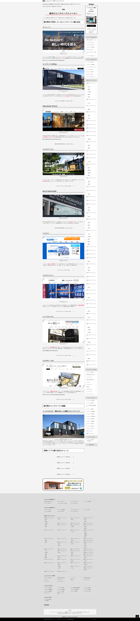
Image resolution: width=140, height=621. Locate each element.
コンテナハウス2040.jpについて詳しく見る (63, 100)
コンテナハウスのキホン (91, 397)
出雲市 (89, 287)
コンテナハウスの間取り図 (90, 416)
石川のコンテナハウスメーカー (91, 191)
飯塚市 (89, 327)
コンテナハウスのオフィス (90, 55)
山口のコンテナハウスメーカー (91, 301)
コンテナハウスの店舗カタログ (91, 37)
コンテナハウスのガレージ (90, 76)
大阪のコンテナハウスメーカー (91, 258)
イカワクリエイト (89, 384)
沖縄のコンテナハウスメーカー (91, 365)
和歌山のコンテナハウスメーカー (91, 277)
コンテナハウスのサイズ (90, 428)
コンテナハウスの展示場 (90, 418)
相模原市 (89, 172)
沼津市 (89, 222)
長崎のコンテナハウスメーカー (91, 339)
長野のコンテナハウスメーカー (91, 205)
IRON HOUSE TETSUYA (90, 374)
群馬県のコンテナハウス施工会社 (63, 468)
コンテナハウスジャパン (90, 394)
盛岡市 (89, 109)
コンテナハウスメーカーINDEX (91, 369)
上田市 (89, 207)
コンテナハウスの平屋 (90, 62)
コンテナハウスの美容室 (90, 47)
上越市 (89, 181)
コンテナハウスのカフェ (90, 42)
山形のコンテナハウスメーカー (91, 125)
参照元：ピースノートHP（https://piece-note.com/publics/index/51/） (54, 60)
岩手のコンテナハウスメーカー (91, 106)
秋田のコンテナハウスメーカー (91, 121)
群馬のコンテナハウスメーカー (91, 142)
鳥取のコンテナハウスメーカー (91, 281)
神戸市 (89, 267)
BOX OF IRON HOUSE (90, 379)
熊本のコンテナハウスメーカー (91, 345)
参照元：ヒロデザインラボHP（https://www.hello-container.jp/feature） (54, 394)
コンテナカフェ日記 (91, 437)
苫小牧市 (89, 91)
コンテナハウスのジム (90, 49)
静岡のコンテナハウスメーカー (91, 220)
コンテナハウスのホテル (90, 44)
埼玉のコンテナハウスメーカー (91, 151)
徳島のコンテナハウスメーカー (91, 304)
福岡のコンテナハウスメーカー (91, 324)
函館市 (89, 89)
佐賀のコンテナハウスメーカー (91, 335)
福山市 (89, 297)
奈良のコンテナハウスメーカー (91, 273)
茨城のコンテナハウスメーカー (91, 132)
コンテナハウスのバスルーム (75, 509)
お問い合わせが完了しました (91, 39)
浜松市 (89, 227)
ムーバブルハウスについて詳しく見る (63, 355)
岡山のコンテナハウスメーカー (91, 291)
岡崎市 (89, 244)
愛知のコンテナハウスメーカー (91, 231)
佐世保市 (89, 342)
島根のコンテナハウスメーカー (91, 284)
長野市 (89, 210)
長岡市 (89, 184)
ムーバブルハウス (89, 391)
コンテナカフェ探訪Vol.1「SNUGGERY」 (90, 440)
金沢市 (89, 194)
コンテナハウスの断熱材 (90, 421)
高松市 (89, 311)
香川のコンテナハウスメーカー (91, 308)
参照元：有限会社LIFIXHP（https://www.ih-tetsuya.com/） (52, 139)
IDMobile (87, 386)
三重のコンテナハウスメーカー (91, 247)
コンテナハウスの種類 (90, 409)
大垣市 (89, 216)
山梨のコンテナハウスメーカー (91, 201)
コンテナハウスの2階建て (90, 64)
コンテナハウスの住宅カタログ (91, 59)
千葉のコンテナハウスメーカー (91, 155)
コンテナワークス (89, 377)
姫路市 (89, 270)
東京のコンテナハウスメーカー (91, 158)
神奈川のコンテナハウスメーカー (91, 165)
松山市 (89, 317)
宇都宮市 (89, 139)
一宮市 (46, 550)
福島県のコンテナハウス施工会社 (63, 456)
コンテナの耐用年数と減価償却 (91, 406)
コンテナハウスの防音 (90, 423)
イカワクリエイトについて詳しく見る (63, 311)
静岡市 (89, 225)
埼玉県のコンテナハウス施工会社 (63, 474)
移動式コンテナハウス (90, 433)
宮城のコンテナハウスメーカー (91, 112)
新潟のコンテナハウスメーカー (91, 178)
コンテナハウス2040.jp (90, 372)
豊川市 (46, 554)
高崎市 (89, 145)
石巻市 (89, 115)
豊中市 (89, 261)
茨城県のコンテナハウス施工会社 (63, 462)
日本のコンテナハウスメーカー (91, 80)
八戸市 (89, 103)
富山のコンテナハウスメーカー (91, 187)
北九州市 (89, 332)
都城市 (89, 358)
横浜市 (89, 175)
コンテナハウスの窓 (89, 69)
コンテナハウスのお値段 (90, 400)
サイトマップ (94, 619)
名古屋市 (89, 236)
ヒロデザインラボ (89, 389)
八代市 (89, 348)
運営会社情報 (91, 444)
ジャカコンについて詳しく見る (63, 270)
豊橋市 (89, 241)
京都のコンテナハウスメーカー (91, 255)
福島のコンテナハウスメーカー (91, 129)
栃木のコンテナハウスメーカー (91, 136)
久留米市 (89, 329)
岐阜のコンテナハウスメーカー (91, 213)
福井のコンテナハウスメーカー (91, 197)
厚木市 (89, 167)
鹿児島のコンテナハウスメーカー (91, 362)
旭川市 (89, 86)
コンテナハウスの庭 (89, 74)
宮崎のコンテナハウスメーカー (91, 355)
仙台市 (89, 118)
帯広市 (89, 96)
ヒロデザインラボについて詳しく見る (63, 399)
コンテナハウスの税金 (60, 587)
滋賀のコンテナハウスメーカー (91, 251)
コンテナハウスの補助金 (61, 589)
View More (92, 25)
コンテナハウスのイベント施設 (91, 53)
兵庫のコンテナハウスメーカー (91, 265)
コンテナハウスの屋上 (90, 71)
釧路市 (89, 94)
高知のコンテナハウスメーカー (91, 320)
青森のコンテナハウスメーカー (91, 100)
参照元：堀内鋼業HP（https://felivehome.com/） (50, 350)
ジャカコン (46, 579)
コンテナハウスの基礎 (90, 426)
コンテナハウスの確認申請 (90, 411)
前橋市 (85, 528)
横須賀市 (89, 170)
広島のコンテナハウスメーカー (91, 294)
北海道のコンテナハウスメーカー (91, 84)
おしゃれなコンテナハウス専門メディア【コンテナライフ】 (59, 619)
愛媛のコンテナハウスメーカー (91, 314)
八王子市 (89, 161)
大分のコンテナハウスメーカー (91, 352)
